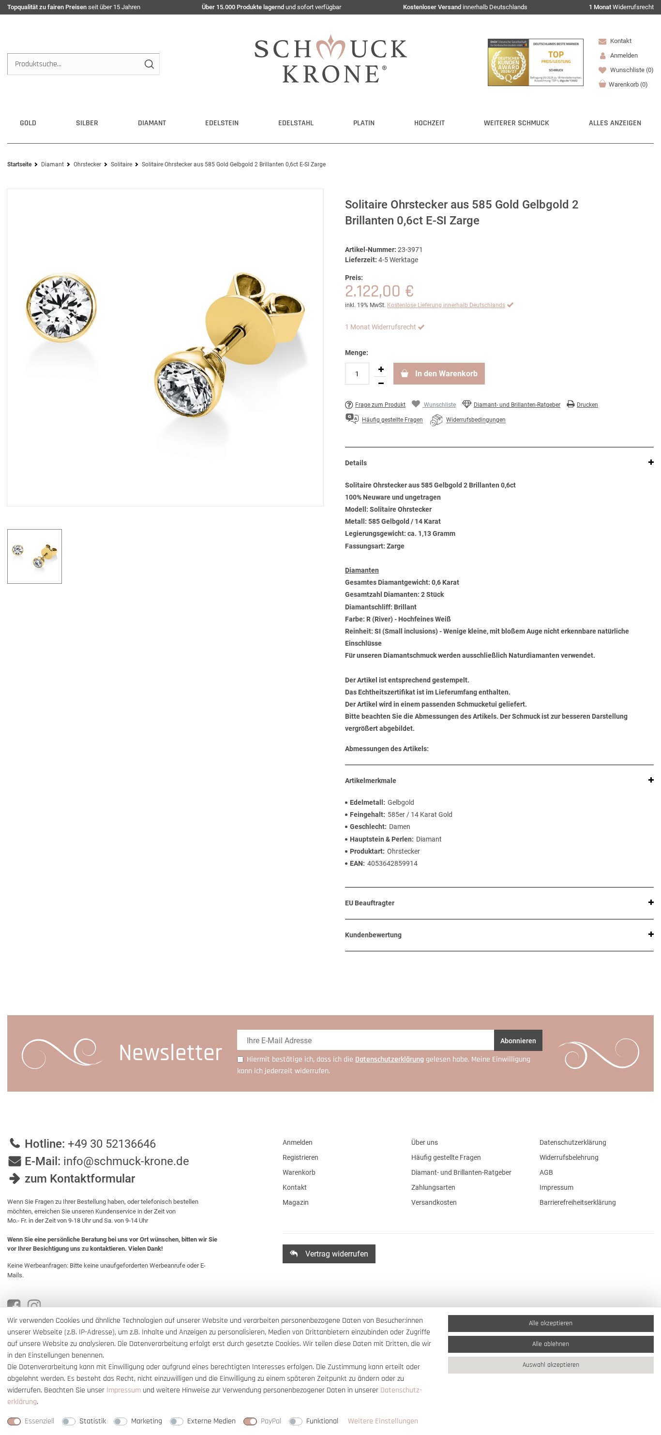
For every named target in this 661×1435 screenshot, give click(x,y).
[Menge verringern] (381, 383)
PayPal (271, 1421)
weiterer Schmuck (516, 123)
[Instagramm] (34, 1306)
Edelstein (222, 123)
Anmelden (298, 1142)
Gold (28, 123)
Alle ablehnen (550, 1344)
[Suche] (149, 64)
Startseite (19, 164)
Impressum (556, 1187)
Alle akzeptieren (550, 1323)
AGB (546, 1172)
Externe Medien (211, 1421)
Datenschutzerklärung (573, 1142)
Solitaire (121, 164)
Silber (87, 123)
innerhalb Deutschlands (465, 7)
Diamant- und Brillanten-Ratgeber (517, 404)
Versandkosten (434, 1202)
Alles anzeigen (615, 123)
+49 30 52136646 (112, 1144)
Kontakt (620, 40)
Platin (364, 123)
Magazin (296, 1202)
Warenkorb (628, 84)
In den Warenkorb (445, 373)
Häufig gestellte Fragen (446, 1157)
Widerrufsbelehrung (569, 1157)
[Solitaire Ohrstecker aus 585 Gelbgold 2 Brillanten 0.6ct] (165, 347)
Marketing (146, 1421)
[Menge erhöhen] (381, 369)
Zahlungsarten (433, 1187)
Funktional (322, 1421)
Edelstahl (296, 123)
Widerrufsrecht (621, 7)
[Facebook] (13, 1306)
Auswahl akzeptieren (551, 1365)
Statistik (92, 1421)
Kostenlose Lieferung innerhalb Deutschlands (446, 305)
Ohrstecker (87, 164)
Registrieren (300, 1157)
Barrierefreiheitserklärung (578, 1202)
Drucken (587, 404)
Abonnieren (518, 1041)
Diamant (152, 123)
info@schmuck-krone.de (126, 1161)
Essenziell (39, 1421)
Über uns (424, 1142)
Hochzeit (429, 123)
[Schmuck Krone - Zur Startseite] (331, 58)
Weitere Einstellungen (383, 1421)
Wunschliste (631, 70)
